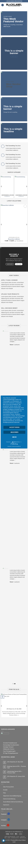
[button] (2, 5)
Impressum (6, 804)
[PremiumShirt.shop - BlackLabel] (14, 5)
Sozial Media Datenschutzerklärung (13, 801)
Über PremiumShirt (8, 787)
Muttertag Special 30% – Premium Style (16, 767)
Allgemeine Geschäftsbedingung (12, 795)
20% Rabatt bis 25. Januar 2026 (16, 776)
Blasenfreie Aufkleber (14, 239)
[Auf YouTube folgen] (24, 9)
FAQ (4, 793)
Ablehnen (14, 432)
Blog (18, 836)
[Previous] (1, 186)
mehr (14, 437)
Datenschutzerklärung (9, 799)
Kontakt (5, 790)
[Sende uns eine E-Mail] (24, 7)
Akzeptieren (14, 427)
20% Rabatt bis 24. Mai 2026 (14, 708)
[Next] (26, 186)
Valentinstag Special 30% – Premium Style (14, 772)
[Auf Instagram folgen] (24, 5)
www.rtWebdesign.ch (17, 831)
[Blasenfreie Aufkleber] (14, 220)
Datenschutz (15, 837)
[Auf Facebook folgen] (24, 3)
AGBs (8, 837)
